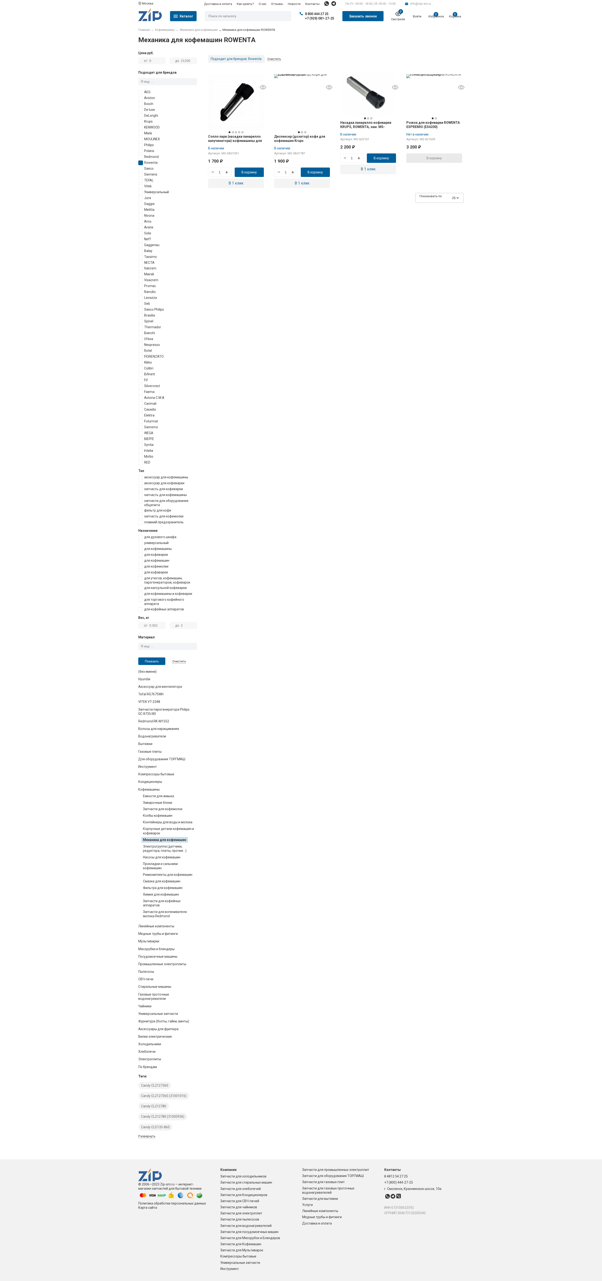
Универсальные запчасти (240, 1263)
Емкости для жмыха (158, 796)
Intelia (148, 450)
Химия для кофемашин (161, 894)
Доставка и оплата (218, 4)
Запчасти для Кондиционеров (243, 1195)
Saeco (149, 168)
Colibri (148, 368)
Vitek (148, 186)
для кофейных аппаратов (164, 609)
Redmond (151, 157)
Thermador (152, 327)
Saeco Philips (154, 309)
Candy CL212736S (154, 1085)
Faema (149, 392)
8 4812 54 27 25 (396, 1176)
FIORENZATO (154, 356)
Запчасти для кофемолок (162, 809)
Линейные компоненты (320, 1211)
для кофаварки (156, 572)
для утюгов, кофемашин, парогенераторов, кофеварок (167, 580)
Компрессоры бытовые (238, 1256)
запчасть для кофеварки (163, 489)
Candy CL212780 (153, 1106)
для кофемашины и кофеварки (168, 594)
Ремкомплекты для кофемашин (167, 875)
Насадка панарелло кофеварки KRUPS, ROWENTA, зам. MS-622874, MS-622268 (365, 127)
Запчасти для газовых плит (323, 1182)
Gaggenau (151, 245)
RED (147, 462)
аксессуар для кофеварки (164, 483)
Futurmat (151, 421)
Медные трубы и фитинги (322, 1217)
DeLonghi (151, 115)
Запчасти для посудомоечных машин (249, 1232)
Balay (148, 251)
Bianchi (149, 333)
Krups (148, 121)
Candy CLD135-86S (155, 1127)
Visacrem (151, 280)
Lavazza (150, 298)
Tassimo (150, 257)
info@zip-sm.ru (420, 3)
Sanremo (151, 427)
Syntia (149, 445)
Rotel (148, 350)
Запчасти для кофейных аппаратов (162, 903)
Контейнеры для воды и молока (167, 822)
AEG (147, 92)
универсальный (156, 543)
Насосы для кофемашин (161, 857)
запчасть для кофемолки (163, 516)
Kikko (148, 362)
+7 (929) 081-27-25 (319, 18)
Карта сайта (147, 1207)
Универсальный (156, 192)
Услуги (307, 1205)
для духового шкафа (160, 537)
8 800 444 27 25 (317, 14)
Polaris (149, 151)
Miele (148, 133)
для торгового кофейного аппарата (164, 602)
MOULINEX (152, 139)
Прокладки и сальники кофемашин (160, 866)
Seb (147, 303)
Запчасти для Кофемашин (240, 1244)
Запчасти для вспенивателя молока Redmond (165, 914)
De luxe (149, 110)
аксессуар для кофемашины (166, 477)
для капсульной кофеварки (165, 588)
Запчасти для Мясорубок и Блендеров (250, 1238)
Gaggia (149, 204)
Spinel (148, 321)
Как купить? (245, 4)
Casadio (150, 409)
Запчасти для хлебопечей (240, 1189)
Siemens (150, 174)
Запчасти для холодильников (243, 1176)
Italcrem (150, 268)
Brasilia (149, 315)
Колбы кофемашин (157, 815)
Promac (150, 286)
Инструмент (229, 1269)
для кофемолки (156, 566)
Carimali (150, 403)
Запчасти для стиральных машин (246, 1182)
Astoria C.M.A (154, 398)
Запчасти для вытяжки (320, 1199)
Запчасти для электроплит (241, 1213)
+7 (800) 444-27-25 (398, 1182)
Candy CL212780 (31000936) (162, 1116)
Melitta (149, 210)
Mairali (149, 274)
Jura (147, 198)
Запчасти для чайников (238, 1207)
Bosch (148, 104)
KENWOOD (152, 127)
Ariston (149, 98)
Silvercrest (152, 386)
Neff (147, 239)
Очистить (179, 661)
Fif (146, 380)
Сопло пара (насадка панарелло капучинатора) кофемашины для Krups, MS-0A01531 (235, 141)
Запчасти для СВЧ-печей (239, 1201)
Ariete (148, 227)
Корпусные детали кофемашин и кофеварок (168, 831)
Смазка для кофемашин (161, 881)
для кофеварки (156, 554)
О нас (262, 4)
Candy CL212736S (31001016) (163, 1096)
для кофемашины (158, 549)
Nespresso (152, 345)
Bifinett (149, 374)
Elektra (149, 415)
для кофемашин (156, 560)
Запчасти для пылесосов (239, 1219)
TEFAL (149, 180)
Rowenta (151, 162)
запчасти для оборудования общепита (166, 503)
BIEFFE (149, 439)
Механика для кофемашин (164, 840)
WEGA (148, 433)
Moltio (148, 456)
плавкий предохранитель (164, 522)
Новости (294, 4)
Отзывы (277, 4)
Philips (149, 145)
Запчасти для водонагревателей (246, 1226)
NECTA (149, 262)
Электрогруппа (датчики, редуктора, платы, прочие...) (164, 849)
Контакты (312, 4)
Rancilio (150, 292)
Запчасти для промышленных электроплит (335, 1170)
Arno (147, 221)
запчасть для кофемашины (165, 495)
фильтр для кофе (157, 510)
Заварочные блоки (157, 803)
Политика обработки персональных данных (172, 1203)
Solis (147, 233)
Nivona (149, 215)
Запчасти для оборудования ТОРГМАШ (333, 1176)
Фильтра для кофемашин (162, 888)
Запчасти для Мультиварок (241, 1250)
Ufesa (148, 339)
